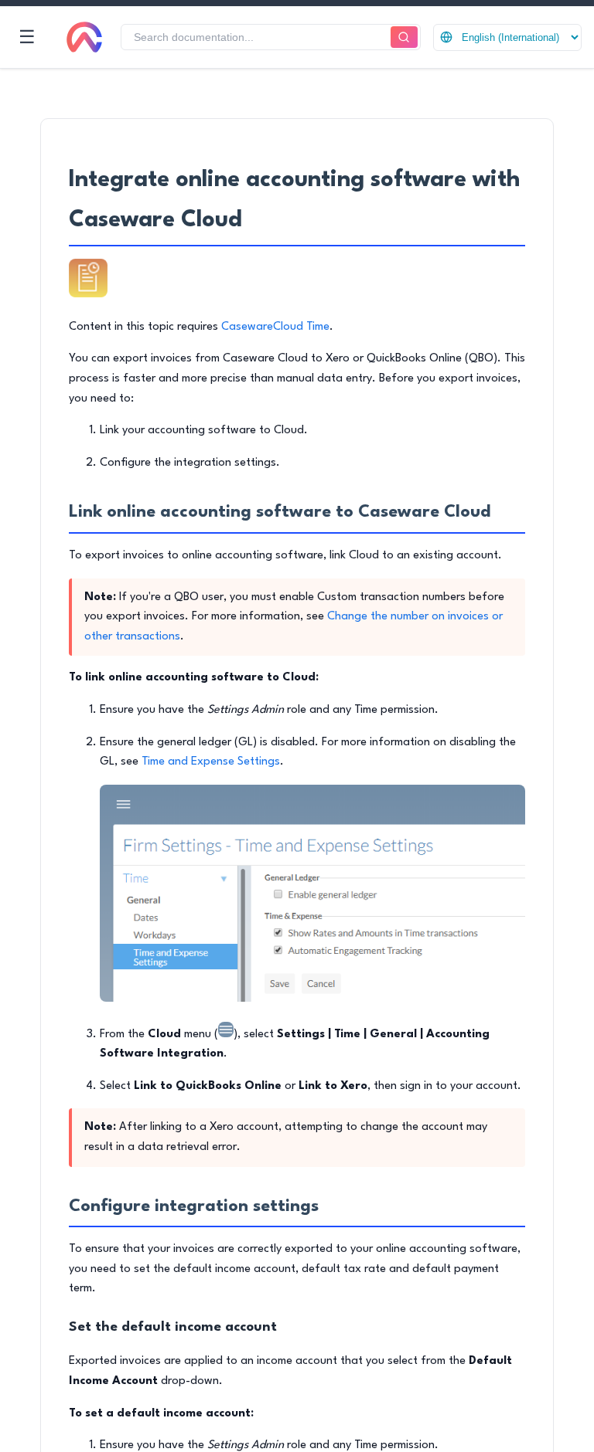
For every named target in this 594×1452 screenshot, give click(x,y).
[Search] (404, 37)
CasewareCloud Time (275, 327)
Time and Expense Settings (211, 762)
